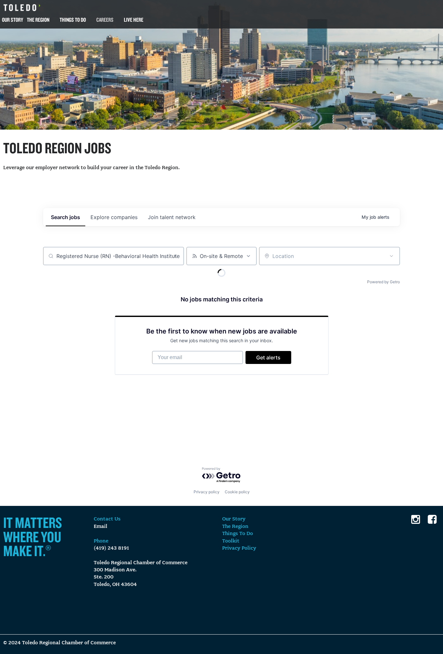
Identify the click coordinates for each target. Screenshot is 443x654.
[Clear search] (175, 256)
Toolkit (230, 541)
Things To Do (73, 19)
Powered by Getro (383, 281)
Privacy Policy (239, 548)
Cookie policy (237, 491)
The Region (38, 19)
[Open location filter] (391, 256)
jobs (65, 217)
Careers (105, 19)
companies (114, 217)
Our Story (12, 19)
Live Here (133, 19)
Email (100, 526)
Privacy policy (207, 491)
